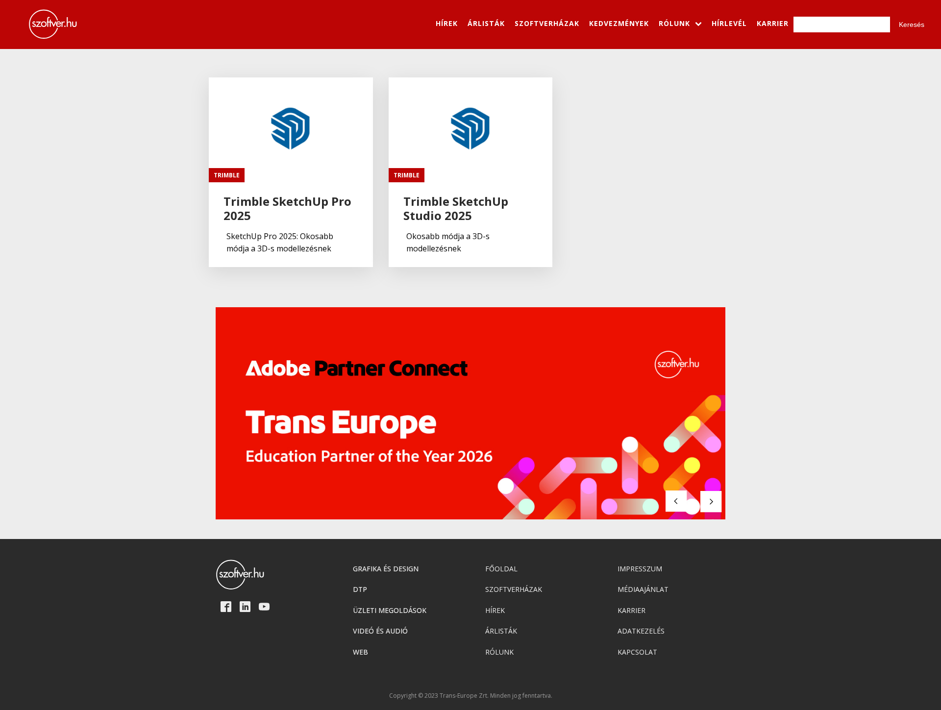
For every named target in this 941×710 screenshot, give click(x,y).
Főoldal (501, 568)
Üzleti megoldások (389, 610)
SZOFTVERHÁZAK (547, 23)
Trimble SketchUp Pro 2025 (287, 209)
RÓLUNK (674, 23)
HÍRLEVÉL (729, 23)
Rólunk (499, 652)
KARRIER (773, 23)
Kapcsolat (637, 652)
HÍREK (447, 23)
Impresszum (640, 568)
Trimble (227, 175)
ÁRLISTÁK (486, 23)
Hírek (495, 610)
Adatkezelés (641, 631)
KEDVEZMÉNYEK (619, 23)
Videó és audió (380, 631)
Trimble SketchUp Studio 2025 (455, 209)
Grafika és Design (386, 568)
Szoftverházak (513, 589)
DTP (360, 589)
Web (360, 652)
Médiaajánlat (643, 589)
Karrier (631, 610)
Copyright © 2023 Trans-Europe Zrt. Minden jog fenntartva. (470, 696)
